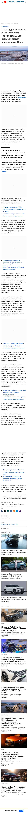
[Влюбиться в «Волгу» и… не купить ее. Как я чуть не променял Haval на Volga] (14, 541)
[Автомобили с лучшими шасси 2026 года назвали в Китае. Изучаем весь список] (14, 646)
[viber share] (20, 511)
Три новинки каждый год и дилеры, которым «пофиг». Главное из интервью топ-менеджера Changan (14, 346)
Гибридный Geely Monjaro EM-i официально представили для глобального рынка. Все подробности (12, 721)
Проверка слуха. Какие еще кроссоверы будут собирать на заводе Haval (12, 263)
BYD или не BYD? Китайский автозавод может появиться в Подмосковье (12, 479)
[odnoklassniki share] (14, 511)
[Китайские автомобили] (14, 2)
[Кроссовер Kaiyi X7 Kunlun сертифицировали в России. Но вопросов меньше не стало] (14, 675)
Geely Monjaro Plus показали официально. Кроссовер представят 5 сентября (13, 789)
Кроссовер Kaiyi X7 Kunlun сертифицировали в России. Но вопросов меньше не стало (13, 689)
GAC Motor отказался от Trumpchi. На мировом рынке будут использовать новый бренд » (14, 497)
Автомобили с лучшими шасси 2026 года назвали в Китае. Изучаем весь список (13, 659)
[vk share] (11, 511)
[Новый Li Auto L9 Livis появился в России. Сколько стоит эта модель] (14, 615)
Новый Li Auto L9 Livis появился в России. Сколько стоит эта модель (13, 628)
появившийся (22, 97)
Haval (13, 524)
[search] (26, 2)
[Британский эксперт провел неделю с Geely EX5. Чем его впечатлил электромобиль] (14, 564)
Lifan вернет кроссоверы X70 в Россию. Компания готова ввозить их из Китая (14, 209)
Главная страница (5, 23)
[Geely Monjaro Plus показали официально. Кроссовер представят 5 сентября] (14, 775)
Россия (3, 623)
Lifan (17, 524)
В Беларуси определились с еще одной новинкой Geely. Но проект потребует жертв (14, 392)
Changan (3, 524)
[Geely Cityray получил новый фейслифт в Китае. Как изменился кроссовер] (14, 588)
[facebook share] (2, 511)
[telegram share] (17, 511)
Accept (21, 810)
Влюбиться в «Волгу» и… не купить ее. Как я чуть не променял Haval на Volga (13, 552)
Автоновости (15, 23)
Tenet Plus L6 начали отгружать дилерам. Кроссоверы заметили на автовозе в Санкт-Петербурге (12, 756)
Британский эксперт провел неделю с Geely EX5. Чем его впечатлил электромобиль (11, 576)
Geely (8, 524)
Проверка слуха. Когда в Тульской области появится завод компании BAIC (13, 472)
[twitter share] (5, 511)
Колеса (4, 171)
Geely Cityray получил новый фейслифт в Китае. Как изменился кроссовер (13, 599)
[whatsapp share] (8, 511)
